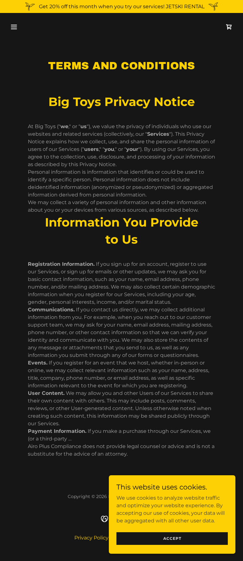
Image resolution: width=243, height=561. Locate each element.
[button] (34, 27)
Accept (172, 538)
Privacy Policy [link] (91, 538)
